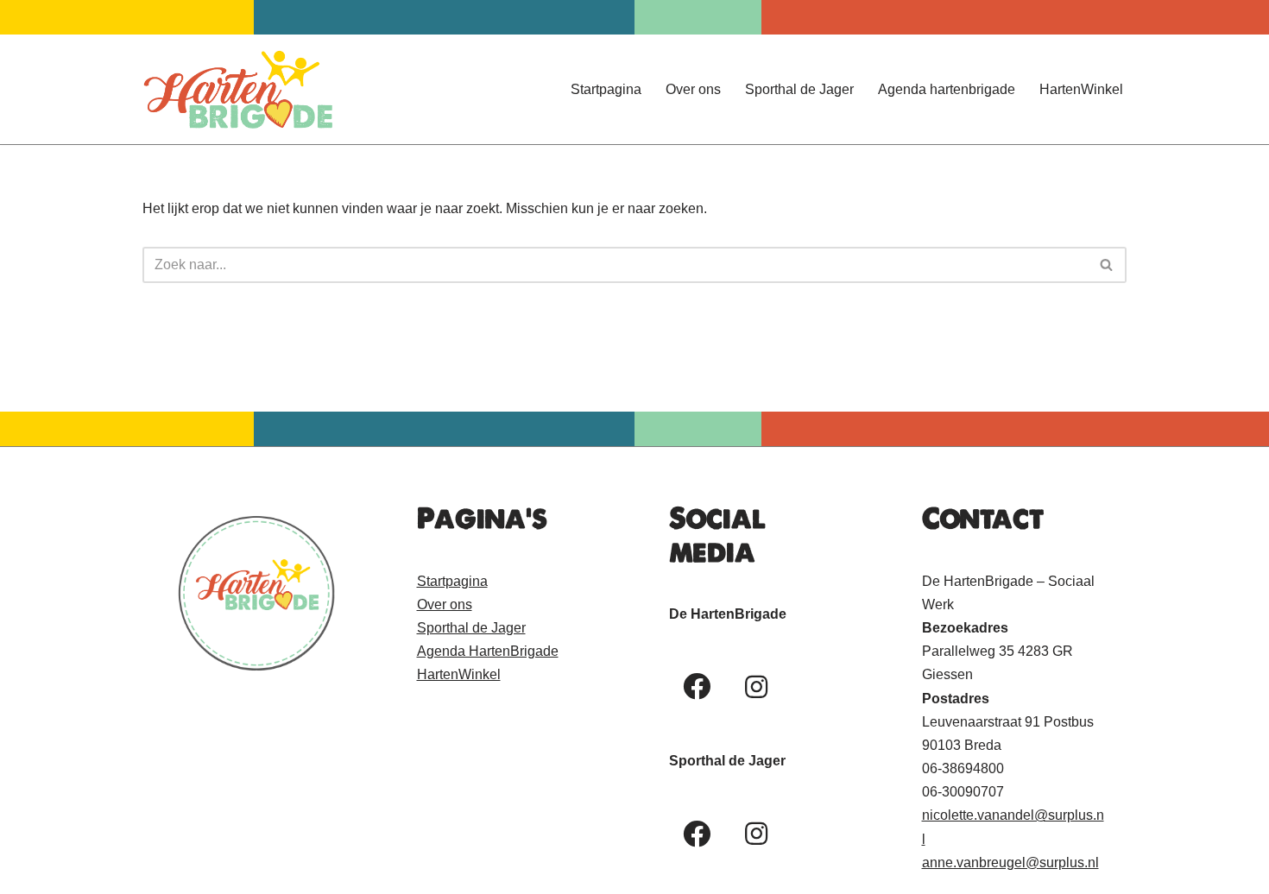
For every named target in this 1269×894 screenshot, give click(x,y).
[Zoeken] (1107, 265)
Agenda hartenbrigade (946, 89)
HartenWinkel (1081, 89)
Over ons (693, 89)
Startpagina (606, 89)
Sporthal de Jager (799, 89)
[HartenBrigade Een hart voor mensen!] (237, 89)
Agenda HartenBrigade (488, 651)
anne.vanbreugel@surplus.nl (1010, 862)
